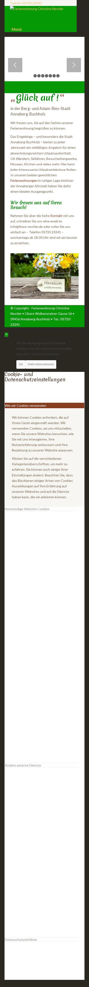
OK (21, 364)
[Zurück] (15, 65)
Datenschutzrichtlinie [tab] (21, 940)
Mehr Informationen (41, 364)
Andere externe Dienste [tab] (23, 765)
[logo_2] (40, 9)
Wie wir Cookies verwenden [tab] (25, 405)
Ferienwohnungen (23, 180)
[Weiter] (74, 65)
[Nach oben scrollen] (6, 334)
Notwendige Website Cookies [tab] (27, 509)
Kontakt (56, 216)
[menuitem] (41, 29)
